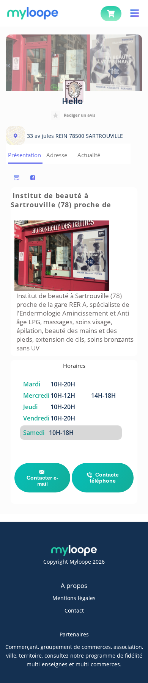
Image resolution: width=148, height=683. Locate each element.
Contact (74, 610)
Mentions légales (74, 598)
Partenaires (74, 634)
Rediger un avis (79, 115)
